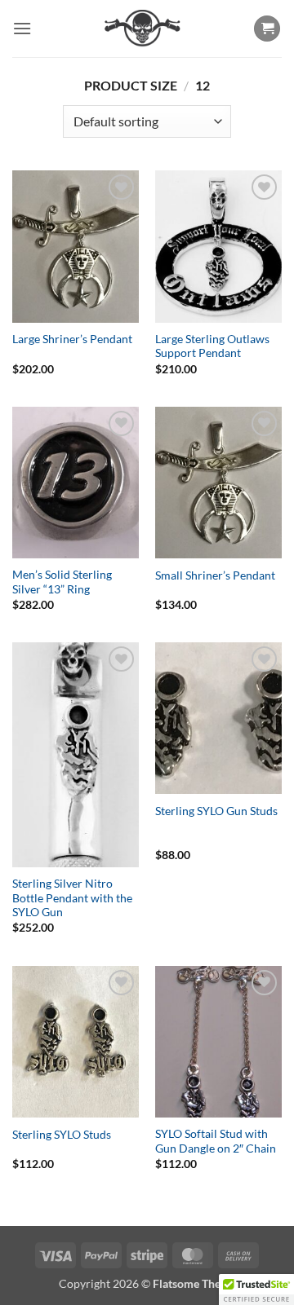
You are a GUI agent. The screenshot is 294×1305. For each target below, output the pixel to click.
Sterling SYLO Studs (61, 1134)
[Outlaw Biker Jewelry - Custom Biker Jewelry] (142, 28)
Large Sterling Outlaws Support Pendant (212, 346)
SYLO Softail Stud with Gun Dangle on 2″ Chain (215, 1141)
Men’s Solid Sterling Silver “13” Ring (62, 582)
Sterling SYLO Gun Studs (216, 811)
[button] (22, 28)
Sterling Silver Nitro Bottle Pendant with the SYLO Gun (72, 898)
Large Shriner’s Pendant (72, 339)
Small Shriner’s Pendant (215, 575)
